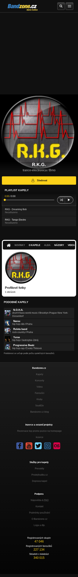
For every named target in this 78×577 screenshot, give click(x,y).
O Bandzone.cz (39, 519)
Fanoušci (39, 393)
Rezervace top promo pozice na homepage (39, 431)
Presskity (39, 468)
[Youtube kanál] (29, 445)
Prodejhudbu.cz (39, 474)
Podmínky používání (39, 512)
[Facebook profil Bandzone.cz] (19, 445)
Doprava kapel (39, 481)
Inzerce (39, 437)
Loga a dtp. (39, 525)
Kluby (39, 399)
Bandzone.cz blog (39, 412)
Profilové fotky (15, 287)
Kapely (39, 374)
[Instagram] (47, 445)
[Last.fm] (56, 445)
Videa (40, 386)
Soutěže (39, 405)
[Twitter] (38, 445)
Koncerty (39, 380)
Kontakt (39, 506)
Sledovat (42, 180)
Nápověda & (39, 500)
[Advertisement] (39, 53)
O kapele (34, 245)
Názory (59, 245)
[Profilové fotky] (21, 268)
